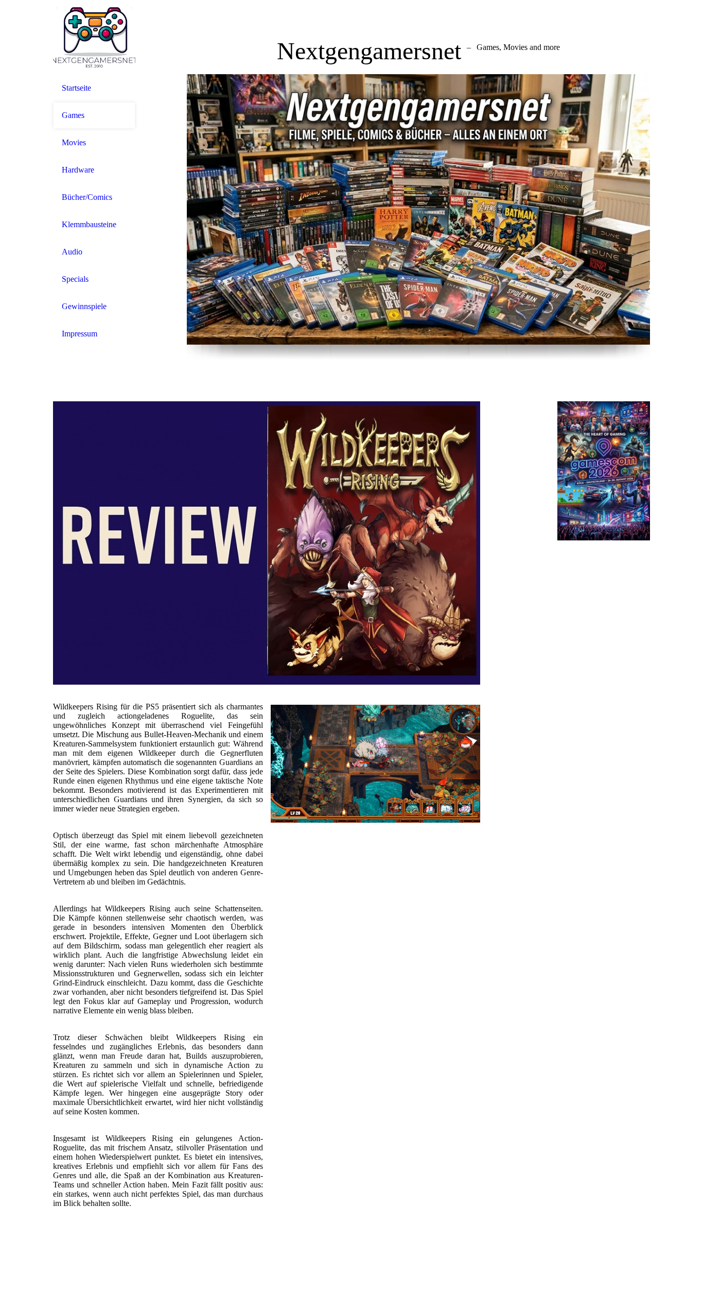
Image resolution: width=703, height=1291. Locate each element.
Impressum (79, 333)
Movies (74, 142)
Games (73, 115)
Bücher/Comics (87, 197)
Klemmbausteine (89, 224)
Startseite (76, 87)
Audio (72, 251)
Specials (75, 279)
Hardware (78, 169)
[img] (94, 37)
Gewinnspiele (84, 306)
